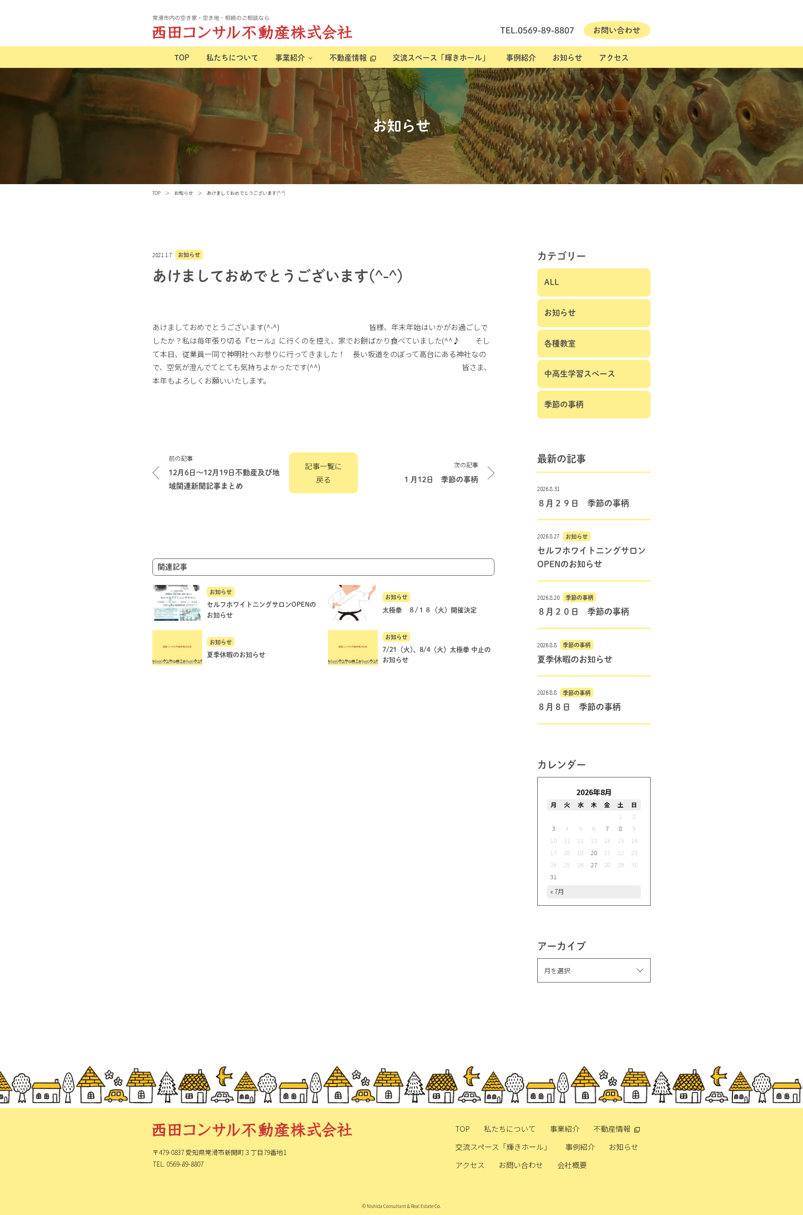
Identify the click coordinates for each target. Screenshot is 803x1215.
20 (594, 852)
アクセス (614, 57)
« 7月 (557, 891)
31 (553, 876)
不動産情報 (348, 57)
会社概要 (572, 1164)
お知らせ (567, 57)
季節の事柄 (564, 404)
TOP (182, 57)
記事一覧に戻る (323, 472)
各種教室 (560, 343)
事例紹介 (521, 57)
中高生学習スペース (579, 374)
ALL (551, 282)
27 (594, 864)
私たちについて (232, 57)
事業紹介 (290, 57)
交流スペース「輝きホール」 (441, 57)
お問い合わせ (521, 1164)
